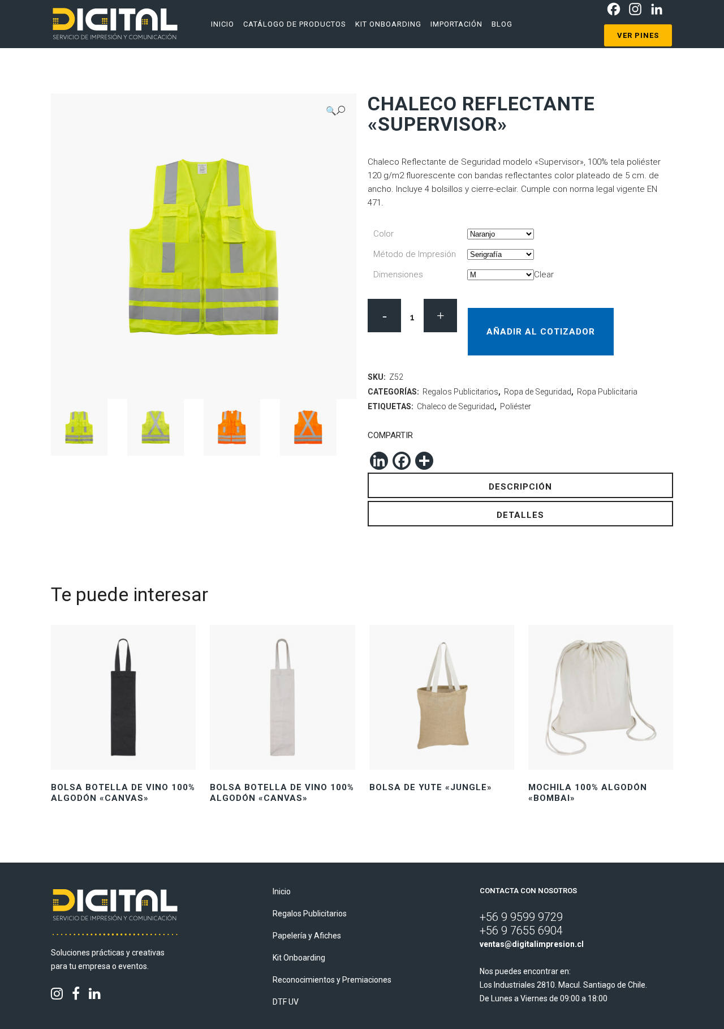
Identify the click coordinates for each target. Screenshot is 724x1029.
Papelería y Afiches (307, 935)
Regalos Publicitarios (460, 391)
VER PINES (638, 35)
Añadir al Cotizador (540, 332)
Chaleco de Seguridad (455, 406)
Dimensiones (398, 274)
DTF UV (286, 1001)
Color (383, 234)
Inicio (282, 891)
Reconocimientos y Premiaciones (332, 979)
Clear (544, 274)
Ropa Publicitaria (607, 391)
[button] (335, 110)
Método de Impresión (414, 254)
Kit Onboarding (299, 957)
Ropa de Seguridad (537, 391)
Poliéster (515, 406)
